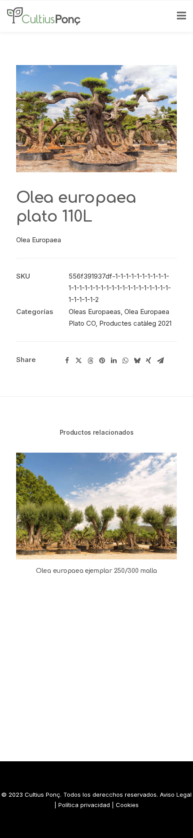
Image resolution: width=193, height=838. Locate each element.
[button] (96, 506)
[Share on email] (160, 360)
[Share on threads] (90, 360)
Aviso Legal (176, 794)
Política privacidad (84, 804)
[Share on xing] (148, 360)
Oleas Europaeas (95, 311)
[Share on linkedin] (113, 360)
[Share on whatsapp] (125, 360)
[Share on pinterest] (101, 360)
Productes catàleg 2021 (135, 323)
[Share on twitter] (78, 360)
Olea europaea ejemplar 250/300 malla (96, 570)
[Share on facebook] (66, 360)
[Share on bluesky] (137, 360)
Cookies (127, 804)
